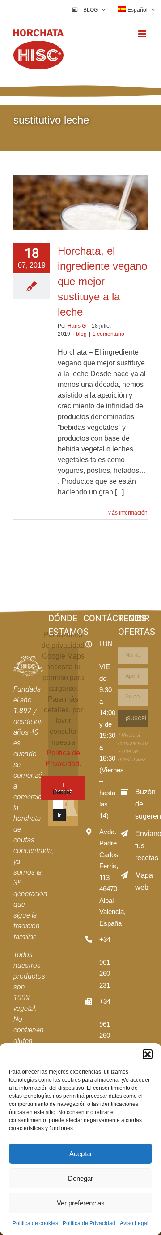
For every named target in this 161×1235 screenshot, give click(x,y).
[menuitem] (136, 10)
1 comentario (108, 334)
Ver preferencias (81, 1203)
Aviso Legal (134, 1223)
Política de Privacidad (89, 1223)
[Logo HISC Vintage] (28, 659)
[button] (147, 1054)
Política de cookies (35, 1223)
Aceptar (80, 1153)
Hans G (77, 326)
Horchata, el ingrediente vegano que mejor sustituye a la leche (102, 281)
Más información (127, 513)
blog (81, 334)
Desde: (62, 792)
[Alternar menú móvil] (143, 34)
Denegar (80, 1178)
